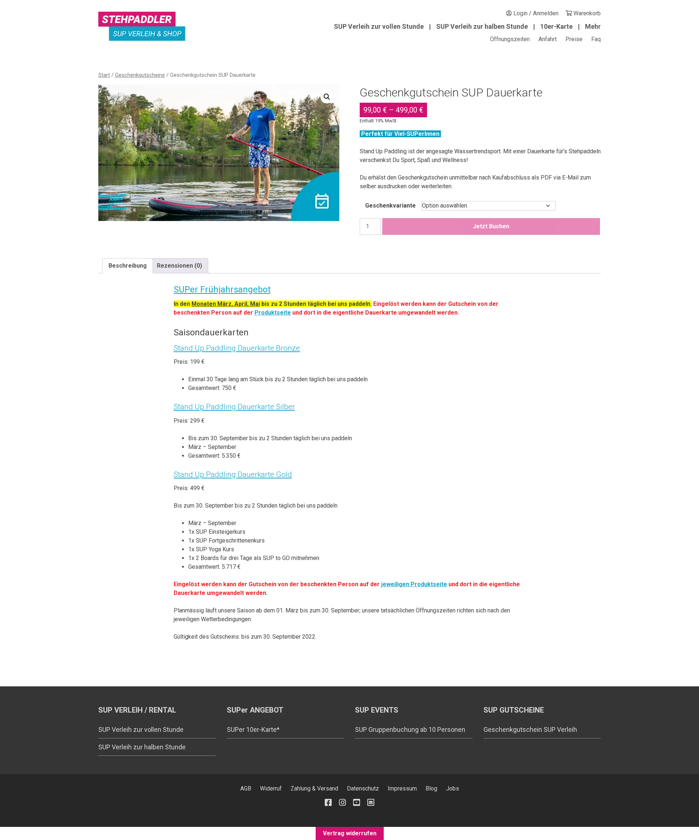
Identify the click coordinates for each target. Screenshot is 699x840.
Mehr (593, 26)
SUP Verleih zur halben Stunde (482, 26)
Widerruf (271, 788)
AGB (245, 788)
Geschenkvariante (390, 205)
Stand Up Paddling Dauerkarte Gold (233, 474)
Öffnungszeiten (510, 39)
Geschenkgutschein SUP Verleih (530, 729)
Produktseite (272, 312)
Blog (431, 788)
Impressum (402, 788)
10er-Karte (556, 26)
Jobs (452, 788)
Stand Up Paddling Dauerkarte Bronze (237, 348)
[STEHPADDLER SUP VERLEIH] (142, 26)
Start (104, 75)
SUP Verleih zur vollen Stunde (379, 26)
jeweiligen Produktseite (414, 584)
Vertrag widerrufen (349, 833)
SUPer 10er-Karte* (253, 729)
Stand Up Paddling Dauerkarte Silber (234, 406)
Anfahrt (547, 39)
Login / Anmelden (535, 13)
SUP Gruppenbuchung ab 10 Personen (410, 729)
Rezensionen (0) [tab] (179, 265)
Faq (596, 39)
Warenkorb (586, 13)
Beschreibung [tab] (127, 265)
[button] (326, 96)
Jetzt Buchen (491, 226)
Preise (573, 39)
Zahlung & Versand (314, 788)
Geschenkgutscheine (140, 75)
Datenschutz (363, 788)
